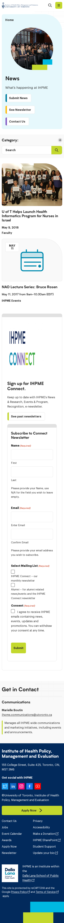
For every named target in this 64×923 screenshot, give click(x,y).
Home (9, 19)
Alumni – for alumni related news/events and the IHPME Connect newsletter (28, 593)
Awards (7, 840)
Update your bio (44, 852)
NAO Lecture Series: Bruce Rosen (29, 287)
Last (13, 480)
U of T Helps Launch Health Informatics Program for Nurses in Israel (30, 216)
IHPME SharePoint (45, 840)
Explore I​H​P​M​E (58, 5)
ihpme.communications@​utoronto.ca (27, 714)
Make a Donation (44, 833)
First (14, 462)
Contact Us (9, 820)
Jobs (5, 827)
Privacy (37, 820)
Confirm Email (19, 542)
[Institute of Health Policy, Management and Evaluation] (20, 5)
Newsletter (9, 852)
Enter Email (18, 525)
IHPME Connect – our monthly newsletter (24, 578)
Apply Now (9, 846)
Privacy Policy (19, 892)
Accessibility (41, 827)
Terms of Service (46, 892)
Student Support (44, 846)
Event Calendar (12, 833)
